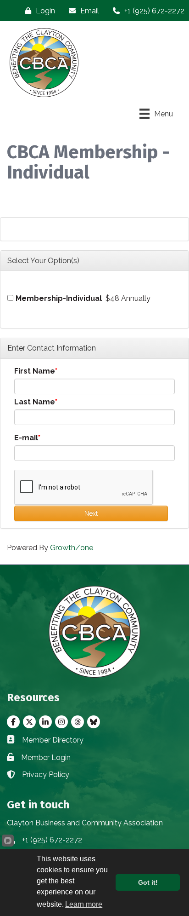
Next (91, 513)
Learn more (83, 904)
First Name (34, 371)
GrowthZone (71, 547)
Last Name (34, 402)
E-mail (26, 437)
